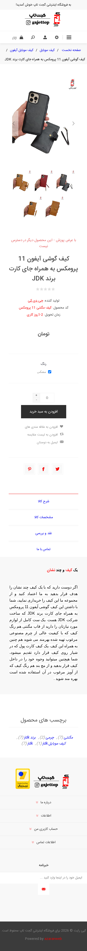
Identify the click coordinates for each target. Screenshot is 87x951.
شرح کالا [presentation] (43, 501)
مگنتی (68, 738)
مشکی (41, 372)
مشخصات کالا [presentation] (43, 517)
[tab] (43, 501)
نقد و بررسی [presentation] (43, 533)
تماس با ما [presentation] (44, 549)
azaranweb (53, 939)
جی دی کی (35, 301)
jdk (30, 744)
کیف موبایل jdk (54, 744)
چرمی (50, 738)
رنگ (43, 364)
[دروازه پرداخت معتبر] (22, 788)
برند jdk (30, 738)
